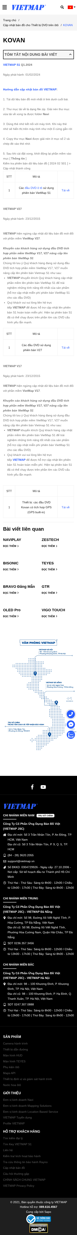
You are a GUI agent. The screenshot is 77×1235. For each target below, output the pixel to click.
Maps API (9, 1073)
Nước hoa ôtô (12, 1085)
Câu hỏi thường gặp (16, 1173)
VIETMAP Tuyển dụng (17, 1117)
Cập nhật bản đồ (14, 1167)
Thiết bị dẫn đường (15, 1049)
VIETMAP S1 (11, 64)
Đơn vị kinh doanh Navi (18, 1099)
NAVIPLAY (12, 540)
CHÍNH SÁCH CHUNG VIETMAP (24, 1179)
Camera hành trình (15, 1043)
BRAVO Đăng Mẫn (19, 587)
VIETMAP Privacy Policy (18, 1185)
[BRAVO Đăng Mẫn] (19, 583)
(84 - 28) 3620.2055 (21, 855)
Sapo (47, 1211)
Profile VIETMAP (14, 1123)
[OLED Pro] (19, 607)
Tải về (66, 190)
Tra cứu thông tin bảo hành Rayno (25, 1162)
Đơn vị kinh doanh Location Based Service (30, 1111)
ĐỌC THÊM (10, 546)
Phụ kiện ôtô (11, 1067)
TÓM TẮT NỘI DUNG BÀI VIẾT (31, 54)
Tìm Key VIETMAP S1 (17, 1144)
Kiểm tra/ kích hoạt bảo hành (22, 1156)
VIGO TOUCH (53, 610)
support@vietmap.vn (21, 861)
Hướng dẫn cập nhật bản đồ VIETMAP (29, 89)
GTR (45, 587)
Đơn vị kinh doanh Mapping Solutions (27, 1105)
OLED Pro (12, 610)
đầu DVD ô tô (33, 187)
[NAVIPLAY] (19, 536)
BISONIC (10, 563)
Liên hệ (8, 1150)
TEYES (48, 563)
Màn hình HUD (12, 1055)
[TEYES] (58, 560)
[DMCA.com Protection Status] (38, 1228)
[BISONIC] (19, 560)
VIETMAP (19, 459)
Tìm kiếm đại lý (13, 1138)
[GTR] (58, 583)
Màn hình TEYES (14, 1061)
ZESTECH (50, 540)
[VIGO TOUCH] (58, 607)
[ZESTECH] (58, 536)
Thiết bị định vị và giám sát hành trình (27, 1079)
